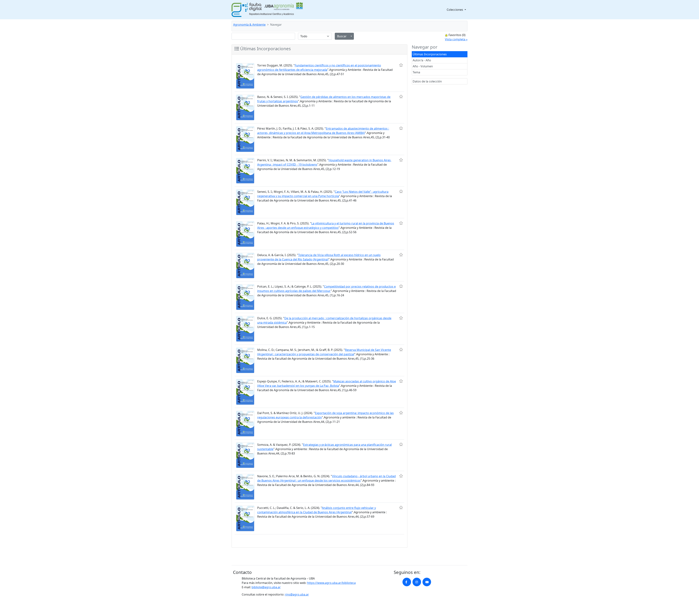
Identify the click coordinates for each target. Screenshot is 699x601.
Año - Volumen (423, 66)
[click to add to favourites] (401, 65)
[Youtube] (426, 582)
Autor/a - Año (422, 60)
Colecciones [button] (455, 10)
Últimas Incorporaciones (430, 54)
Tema (416, 72)
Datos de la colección (427, 81)
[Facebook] (406, 582)
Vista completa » (456, 39)
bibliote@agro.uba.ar (266, 587)
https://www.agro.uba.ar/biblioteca (331, 583)
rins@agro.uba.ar (297, 594)
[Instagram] (416, 582)
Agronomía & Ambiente (249, 25)
